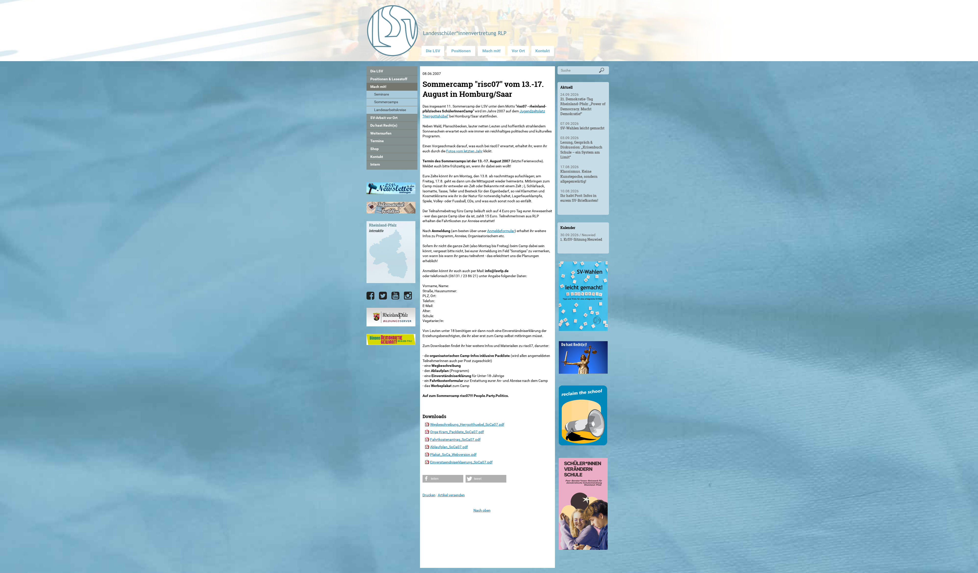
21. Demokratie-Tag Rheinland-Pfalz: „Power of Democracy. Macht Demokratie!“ (582, 106)
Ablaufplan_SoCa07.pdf (449, 447)
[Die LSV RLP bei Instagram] (408, 295)
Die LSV (433, 50)
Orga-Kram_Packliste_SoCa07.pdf (457, 432)
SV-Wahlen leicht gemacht (582, 128)
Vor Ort (518, 50)
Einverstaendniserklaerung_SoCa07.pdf (461, 462)
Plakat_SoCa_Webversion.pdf (453, 454)
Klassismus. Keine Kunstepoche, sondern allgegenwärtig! (578, 176)
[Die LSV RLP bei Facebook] (370, 295)
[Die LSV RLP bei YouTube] (395, 295)
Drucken (429, 495)
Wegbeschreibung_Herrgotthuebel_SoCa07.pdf (467, 424)
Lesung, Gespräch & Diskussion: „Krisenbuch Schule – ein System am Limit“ (581, 150)
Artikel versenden (451, 495)
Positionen (461, 50)
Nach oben (482, 510)
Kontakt (542, 50)
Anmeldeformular (501, 231)
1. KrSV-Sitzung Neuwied (581, 239)
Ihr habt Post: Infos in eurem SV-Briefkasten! (579, 198)
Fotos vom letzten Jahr (464, 151)
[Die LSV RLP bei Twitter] (383, 295)
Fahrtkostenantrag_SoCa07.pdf (455, 439)
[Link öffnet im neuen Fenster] (583, 329)
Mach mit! (491, 50)
